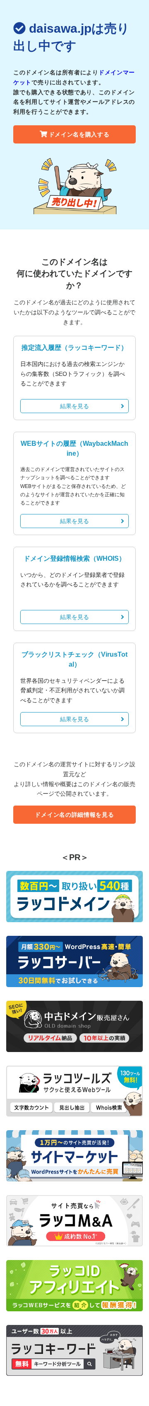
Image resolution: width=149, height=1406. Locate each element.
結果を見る (74, 406)
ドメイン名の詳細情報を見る (74, 814)
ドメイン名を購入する (79, 134)
